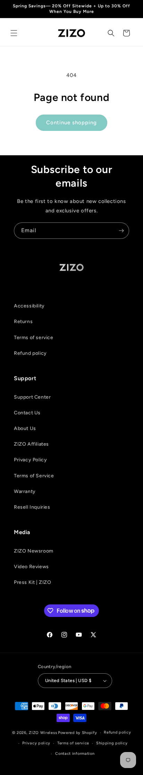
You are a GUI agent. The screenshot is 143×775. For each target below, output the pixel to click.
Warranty (25, 491)
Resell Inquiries (32, 507)
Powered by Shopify (77, 732)
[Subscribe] (121, 230)
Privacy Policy (30, 460)
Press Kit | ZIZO (32, 582)
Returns (23, 321)
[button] (14, 33)
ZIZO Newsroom (33, 551)
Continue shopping (71, 122)
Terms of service (33, 337)
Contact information (74, 753)
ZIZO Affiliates (31, 444)
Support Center (32, 397)
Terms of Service (34, 476)
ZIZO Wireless (43, 732)
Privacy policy (36, 743)
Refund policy (30, 353)
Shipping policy (112, 743)
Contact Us (27, 413)
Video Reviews (31, 567)
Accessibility (29, 306)
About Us (25, 428)
